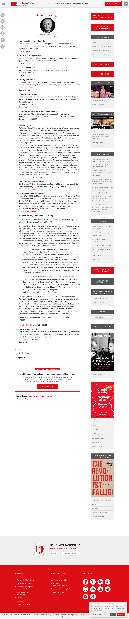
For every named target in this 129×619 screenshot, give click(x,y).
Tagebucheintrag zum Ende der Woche (40, 396)
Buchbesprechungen (98, 517)
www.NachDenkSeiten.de (23, 615)
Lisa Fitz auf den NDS (102, 83)
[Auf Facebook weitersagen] (2, 35)
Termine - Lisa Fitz (98, 105)
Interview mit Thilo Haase (100, 55)
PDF (2, 27)
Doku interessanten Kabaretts (101, 245)
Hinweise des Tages (22, 353)
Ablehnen (113, 614)
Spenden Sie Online (57, 592)
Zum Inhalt (95, 504)
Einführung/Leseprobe (99, 434)
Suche (126, 4)
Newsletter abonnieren (102, 65)
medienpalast (65, 617)
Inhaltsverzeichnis (98, 426)
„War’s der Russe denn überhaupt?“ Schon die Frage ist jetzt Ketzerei (102, 173)
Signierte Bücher (97, 446)
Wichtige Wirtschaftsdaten (100, 260)
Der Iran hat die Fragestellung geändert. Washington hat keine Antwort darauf (102, 181)
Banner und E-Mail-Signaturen (23, 593)
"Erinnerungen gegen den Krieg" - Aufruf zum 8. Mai (102, 17)
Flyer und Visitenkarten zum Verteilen (102, 271)
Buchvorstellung (97, 374)
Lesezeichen (96, 430)
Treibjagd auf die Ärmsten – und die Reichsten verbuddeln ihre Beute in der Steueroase (102, 190)
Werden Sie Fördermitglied (60, 589)
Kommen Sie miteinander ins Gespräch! (63, 548)
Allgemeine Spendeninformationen (59, 584)
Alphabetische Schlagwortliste (102, 282)
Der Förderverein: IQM (59, 580)
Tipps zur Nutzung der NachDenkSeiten (25, 588)
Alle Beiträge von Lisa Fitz (100, 101)
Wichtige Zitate (97, 256)
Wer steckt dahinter (24, 583)
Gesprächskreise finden (69, 553)
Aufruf (94, 42)
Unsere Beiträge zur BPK (100, 298)
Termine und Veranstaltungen (101, 47)
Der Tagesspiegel (31, 189)
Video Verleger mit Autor (100, 513)
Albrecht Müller (53, 37)
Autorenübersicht (102, 327)
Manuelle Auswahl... (97, 614)
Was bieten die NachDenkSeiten (102, 28)
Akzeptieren (121, 614)
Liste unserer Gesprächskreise (101, 51)
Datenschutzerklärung (25, 604)
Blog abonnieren (102, 74)
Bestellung (95, 442)
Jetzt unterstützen (114, 3)
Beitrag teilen (2, 15)
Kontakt (19, 598)
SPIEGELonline (30, 211)
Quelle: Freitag (24, 51)
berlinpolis (29, 177)
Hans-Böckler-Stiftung (27, 325)
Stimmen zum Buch (98, 438)
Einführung (95, 508)
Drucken (2, 21)
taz (26, 107)
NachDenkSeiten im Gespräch (102, 114)
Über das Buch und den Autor (101, 500)
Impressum (21, 601)
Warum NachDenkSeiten (25, 580)
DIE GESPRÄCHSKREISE (64, 545)
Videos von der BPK (98, 302)
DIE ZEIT (28, 63)
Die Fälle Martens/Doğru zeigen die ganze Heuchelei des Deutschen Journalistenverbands (102, 198)
